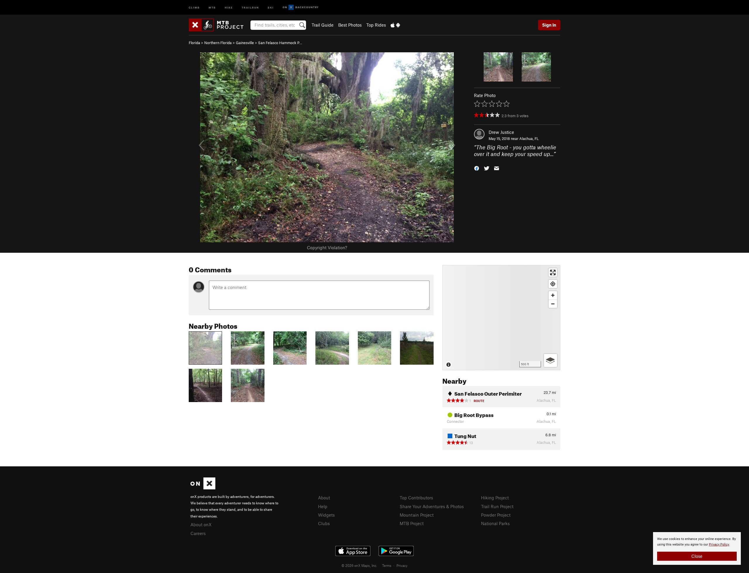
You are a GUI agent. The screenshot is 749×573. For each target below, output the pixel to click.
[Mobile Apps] (395, 24)
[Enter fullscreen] (553, 272)
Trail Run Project (497, 506)
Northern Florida (218, 42)
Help (322, 506)
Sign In (549, 24)
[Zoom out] (553, 304)
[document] (697, 548)
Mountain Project (417, 514)
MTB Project (412, 523)
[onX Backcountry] (300, 7)
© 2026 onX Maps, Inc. (359, 565)
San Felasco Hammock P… (280, 42)
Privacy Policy (719, 544)
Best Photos (350, 24)
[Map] (501, 317)
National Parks (495, 523)
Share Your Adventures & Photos (432, 506)
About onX (201, 524)
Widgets (326, 514)
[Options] (550, 360)
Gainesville (245, 42)
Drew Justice (501, 132)
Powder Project (496, 514)
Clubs (324, 523)
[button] (476, 167)
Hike (229, 7)
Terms (386, 565)
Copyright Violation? (327, 247)
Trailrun (250, 7)
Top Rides (376, 24)
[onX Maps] (202, 487)
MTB (212, 7)
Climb (194, 7)
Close (696, 556)
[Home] (219, 24)
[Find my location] (553, 284)
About (324, 497)
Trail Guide (323, 24)
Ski (271, 7)
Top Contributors (416, 497)
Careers (198, 533)
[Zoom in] (553, 295)
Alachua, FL (529, 138)
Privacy (402, 565)
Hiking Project (495, 497)
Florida (194, 42)
